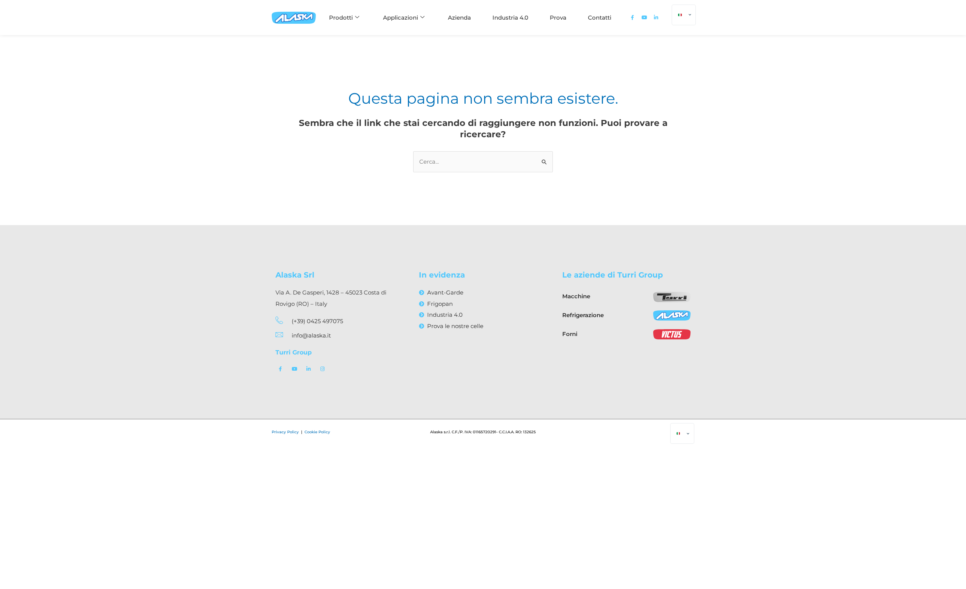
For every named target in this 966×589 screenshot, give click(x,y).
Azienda (459, 17)
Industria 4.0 (510, 17)
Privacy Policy (286, 431)
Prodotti (341, 17)
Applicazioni (400, 17)
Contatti (599, 17)
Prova (558, 17)
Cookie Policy (317, 431)
